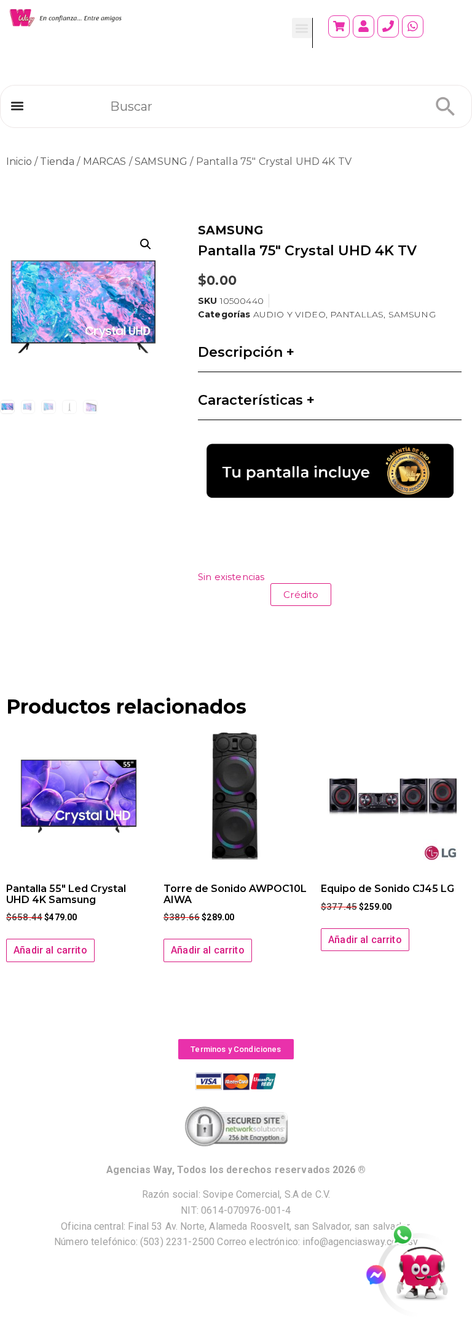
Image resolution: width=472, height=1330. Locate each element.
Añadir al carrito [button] (50, 950)
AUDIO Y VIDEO (289, 314)
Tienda (57, 161)
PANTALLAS (357, 314)
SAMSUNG (161, 161)
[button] (302, 28)
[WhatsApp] (409, 1235)
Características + (256, 400)
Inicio (19, 161)
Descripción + (246, 352)
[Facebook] (381, 1275)
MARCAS (105, 161)
